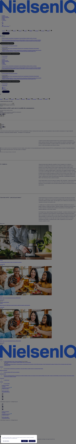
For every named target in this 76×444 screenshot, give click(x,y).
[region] (19, 439)
